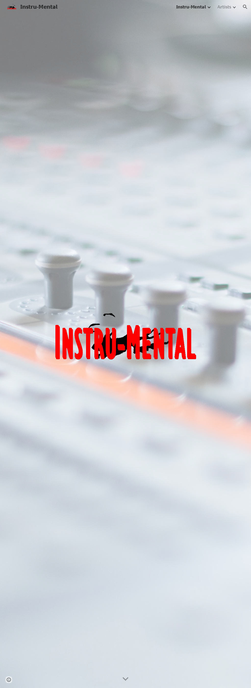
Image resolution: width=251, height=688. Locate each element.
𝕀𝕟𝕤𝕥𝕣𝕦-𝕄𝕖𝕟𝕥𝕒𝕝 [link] (191, 6)
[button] (245, 7)
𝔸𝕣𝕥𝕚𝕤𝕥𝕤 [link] (224, 6)
